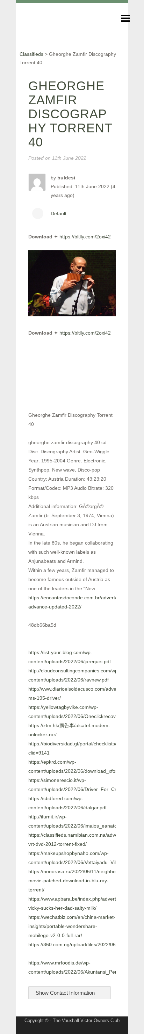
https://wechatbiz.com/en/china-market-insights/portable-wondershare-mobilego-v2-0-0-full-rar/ (71, 926)
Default (58, 213)
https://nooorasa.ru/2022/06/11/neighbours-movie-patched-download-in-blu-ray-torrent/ (76, 881)
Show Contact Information (66, 993)
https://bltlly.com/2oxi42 (85, 236)
